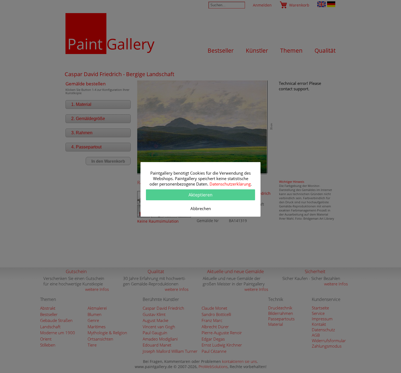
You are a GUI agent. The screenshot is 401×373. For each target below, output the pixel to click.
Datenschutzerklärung (230, 184)
